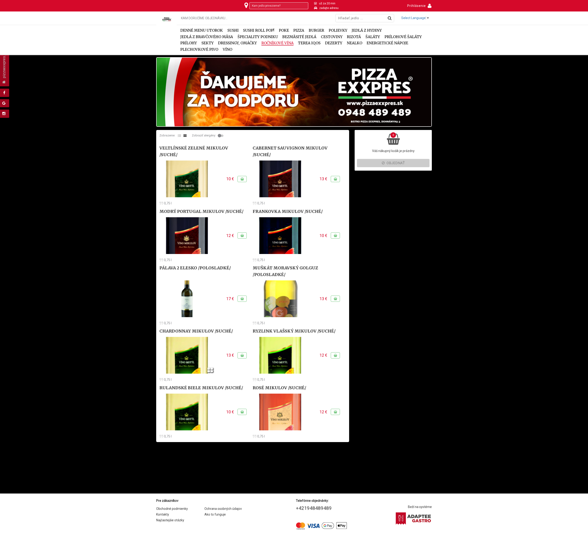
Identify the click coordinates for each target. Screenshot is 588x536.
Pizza (298, 30)
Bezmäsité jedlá (299, 37)
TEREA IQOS (309, 43)
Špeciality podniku (257, 37)
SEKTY (207, 43)
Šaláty (372, 37)
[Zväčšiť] (187, 179)
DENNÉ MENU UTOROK (201, 30)
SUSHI (233, 30)
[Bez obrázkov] (179, 135)
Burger (316, 30)
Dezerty (333, 43)
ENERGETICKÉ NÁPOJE (387, 43)
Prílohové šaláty (403, 37)
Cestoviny (331, 37)
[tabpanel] (294, 92)
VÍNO (227, 49)
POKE (284, 30)
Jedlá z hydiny (367, 30)
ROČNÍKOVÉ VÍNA (277, 43)
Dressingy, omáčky (237, 43)
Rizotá (354, 37)
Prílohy (188, 43)
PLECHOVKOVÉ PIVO (199, 49)
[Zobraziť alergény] (221, 136)
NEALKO (354, 43)
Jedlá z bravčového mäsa (206, 37)
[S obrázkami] (185, 135)
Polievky (338, 30)
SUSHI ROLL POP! (258, 30)
